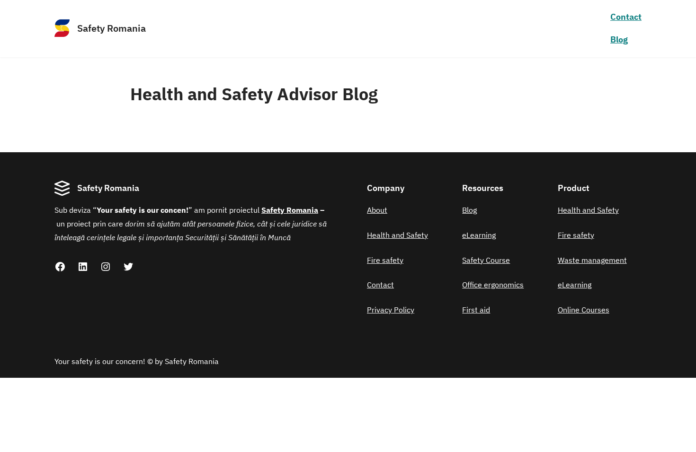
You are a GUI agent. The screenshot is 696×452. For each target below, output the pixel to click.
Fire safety (385, 260)
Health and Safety (397, 235)
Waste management (592, 260)
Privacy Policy (390, 309)
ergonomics (504, 284)
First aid (476, 309)
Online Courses (583, 309)
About (377, 210)
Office (473, 284)
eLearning (479, 235)
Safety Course (486, 260)
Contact (626, 16)
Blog (469, 210)
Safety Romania (111, 28)
